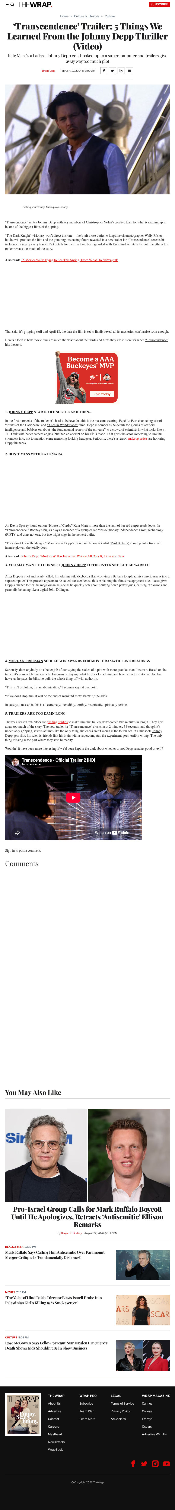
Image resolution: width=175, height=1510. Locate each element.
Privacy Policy (120, 1411)
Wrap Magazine (156, 1396)
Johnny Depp (47, 222)
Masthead (55, 1434)
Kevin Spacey (19, 525)
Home (64, 16)
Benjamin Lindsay (71, 1233)
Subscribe (159, 4)
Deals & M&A (14, 1246)
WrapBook (55, 1449)
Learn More (87, 1419)
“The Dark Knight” (18, 235)
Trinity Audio (44, 207)
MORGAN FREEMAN (26, 660)
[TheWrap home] (35, 4)
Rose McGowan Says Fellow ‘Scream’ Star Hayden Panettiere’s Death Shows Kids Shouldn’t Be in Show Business (56, 1345)
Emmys (147, 1419)
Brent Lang (48, 70)
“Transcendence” (16, 222)
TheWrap (56, 1396)
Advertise (54, 1411)
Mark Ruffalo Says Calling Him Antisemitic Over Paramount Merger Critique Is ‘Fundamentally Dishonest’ (54, 1255)
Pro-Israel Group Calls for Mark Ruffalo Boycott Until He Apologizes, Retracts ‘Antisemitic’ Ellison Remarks (87, 1216)
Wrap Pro (88, 1396)
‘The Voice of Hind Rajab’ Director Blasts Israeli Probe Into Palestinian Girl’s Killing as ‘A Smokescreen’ (53, 1300)
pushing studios (57, 722)
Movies (10, 1292)
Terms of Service (122, 1403)
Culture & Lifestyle (86, 16)
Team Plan (86, 1411)
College (147, 1411)
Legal (116, 1396)
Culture (110, 16)
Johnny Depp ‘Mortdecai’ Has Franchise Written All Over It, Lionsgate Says (72, 556)
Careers (53, 1426)
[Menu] (10, 4)
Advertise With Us (154, 1434)
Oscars (147, 1426)
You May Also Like (33, 1092)
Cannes (147, 1403)
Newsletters (56, 1442)
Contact (53, 1419)
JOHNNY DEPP (21, 411)
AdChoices (118, 1419)
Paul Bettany (119, 543)
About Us (54, 1403)
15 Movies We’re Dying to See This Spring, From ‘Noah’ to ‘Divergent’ (69, 260)
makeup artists (138, 438)
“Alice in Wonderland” (62, 425)
